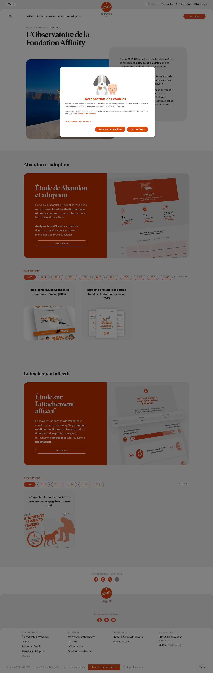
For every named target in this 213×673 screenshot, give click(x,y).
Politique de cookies (87, 113)
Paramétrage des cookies (78, 121)
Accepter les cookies (110, 129)
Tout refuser (137, 129)
